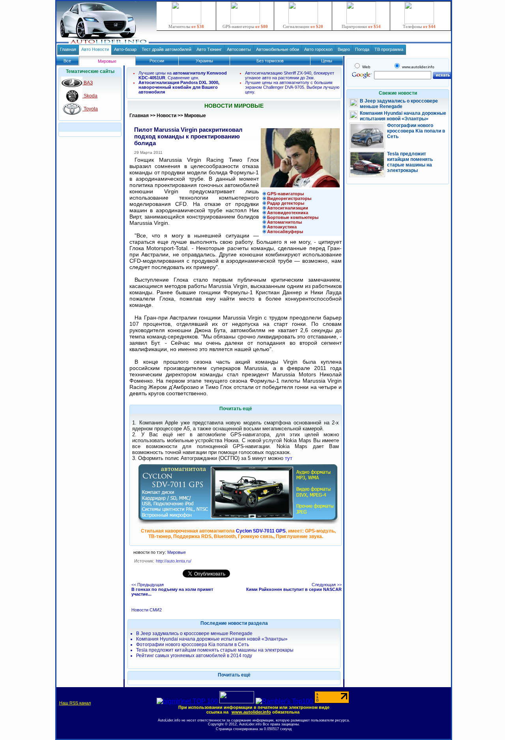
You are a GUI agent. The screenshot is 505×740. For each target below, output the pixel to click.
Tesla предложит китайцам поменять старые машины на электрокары (215, 650)
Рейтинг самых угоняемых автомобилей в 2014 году (194, 655)
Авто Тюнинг (209, 49)
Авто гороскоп (318, 49)
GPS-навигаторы (245, 26)
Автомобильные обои (277, 49)
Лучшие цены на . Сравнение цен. (182, 75)
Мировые (195, 115)
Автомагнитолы (284, 222)
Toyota (90, 109)
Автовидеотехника (287, 212)
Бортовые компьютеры (292, 217)
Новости (166, 115)
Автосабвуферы (285, 231)
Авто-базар (125, 49)
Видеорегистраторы (289, 198)
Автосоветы (239, 49)
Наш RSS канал (75, 703)
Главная (68, 49)
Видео (344, 49)
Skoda (89, 96)
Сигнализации (303, 26)
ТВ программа (388, 49)
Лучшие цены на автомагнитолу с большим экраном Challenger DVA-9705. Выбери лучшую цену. (292, 87)
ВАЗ (87, 83)
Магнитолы (186, 26)
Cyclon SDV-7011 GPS (261, 531)
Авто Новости (95, 49)
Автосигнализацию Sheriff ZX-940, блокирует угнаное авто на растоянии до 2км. (289, 75)
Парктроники (361, 26)
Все (67, 60)
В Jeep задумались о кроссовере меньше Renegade (194, 633)
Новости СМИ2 (146, 609)
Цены (326, 60)
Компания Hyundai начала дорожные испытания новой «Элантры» (212, 639)
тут (288, 458)
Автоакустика (282, 226)
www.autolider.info (251, 712)
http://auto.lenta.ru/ (173, 561)
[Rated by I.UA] (236, 701)
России (157, 60)
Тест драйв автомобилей (166, 49)
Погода (362, 49)
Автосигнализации (287, 208)
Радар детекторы (285, 203)
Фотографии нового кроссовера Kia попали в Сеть (192, 644)
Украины (204, 60)
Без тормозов (270, 60)
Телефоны (419, 26)
